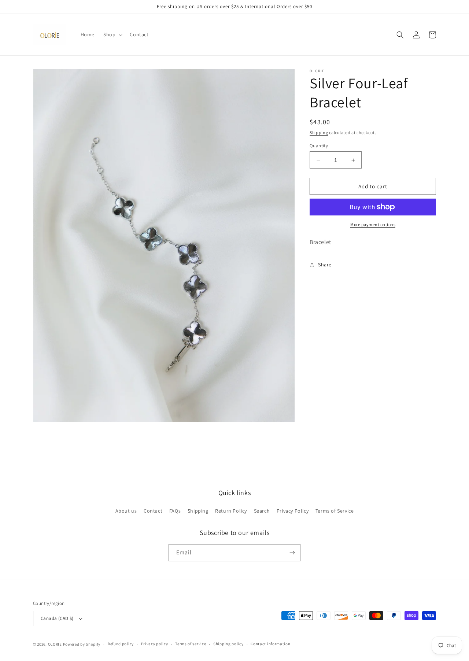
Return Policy (231, 510)
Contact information (270, 643)
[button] (112, 34)
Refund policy (121, 643)
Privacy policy (154, 643)
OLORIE (55, 644)
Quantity (319, 146)
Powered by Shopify (82, 644)
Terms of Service (334, 510)
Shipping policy (228, 643)
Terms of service (190, 643)
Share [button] (325, 264)
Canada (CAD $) (57, 618)
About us (126, 510)
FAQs (175, 510)
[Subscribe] (292, 552)
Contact (153, 510)
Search (262, 510)
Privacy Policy (293, 510)
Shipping (319, 132)
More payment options (372, 224)
